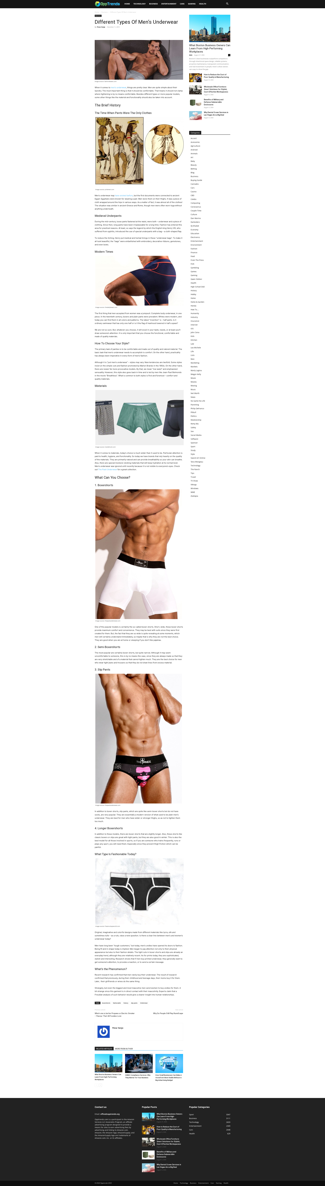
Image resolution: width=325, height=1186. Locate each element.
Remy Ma (195, 423)
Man (192, 359)
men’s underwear (118, 87)
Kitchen (194, 340)
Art (192, 157)
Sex (192, 431)
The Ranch (195, 469)
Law (192, 344)
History (194, 290)
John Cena (195, 332)
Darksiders (195, 222)
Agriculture (195, 146)
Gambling (195, 267)
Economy (194, 229)
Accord (194, 138)
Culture (194, 214)
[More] (120, 32)
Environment (196, 245)
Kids (192, 336)
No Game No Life (198, 401)
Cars (182, 4)
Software (194, 439)
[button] (227, 4)
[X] (103, 32)
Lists (192, 355)
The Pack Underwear (107, 469)
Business (153, 4)
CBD (192, 195)
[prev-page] (96, 1085)
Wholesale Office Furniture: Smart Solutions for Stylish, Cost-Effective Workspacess (216, 89)
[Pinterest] (108, 32)
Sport (193, 446)
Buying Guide (196, 180)
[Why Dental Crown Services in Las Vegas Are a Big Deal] (195, 115)
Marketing (195, 363)
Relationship (196, 420)
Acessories (195, 142)
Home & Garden (197, 302)
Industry (194, 317)
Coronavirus (196, 207)
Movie (193, 378)
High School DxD (198, 286)
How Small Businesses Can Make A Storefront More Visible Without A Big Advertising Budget (168, 1077)
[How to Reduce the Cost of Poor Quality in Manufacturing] (195, 77)
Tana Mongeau (197, 462)
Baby (193, 161)
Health (202, 4)
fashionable (117, 1003)
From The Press (197, 260)
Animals (194, 153)
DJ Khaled (195, 226)
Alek (190, 55)
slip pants (134, 1003)
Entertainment (168, 4)
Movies (194, 382)
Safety (193, 427)
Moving (194, 385)
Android (194, 150)
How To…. (195, 309)
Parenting (195, 404)
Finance (194, 252)
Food (193, 256)
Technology (139, 4)
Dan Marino (196, 218)
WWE (193, 492)
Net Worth (195, 393)
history (126, 1003)
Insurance (195, 321)
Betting (194, 169)
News (193, 397)
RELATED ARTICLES (104, 1049)
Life (192, 351)
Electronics (195, 237)
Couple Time (196, 210)
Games (194, 271)
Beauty (194, 165)
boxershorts (106, 1003)
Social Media (196, 435)
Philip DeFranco (197, 408)
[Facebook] (97, 32)
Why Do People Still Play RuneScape (168, 1013)
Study (193, 450)
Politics (194, 416)
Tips (192, 473)
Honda (193, 306)
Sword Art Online (198, 458)
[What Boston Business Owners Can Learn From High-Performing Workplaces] (108, 1063)
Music (193, 389)
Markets (194, 366)
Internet (194, 325)
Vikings (194, 484)
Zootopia (194, 496)
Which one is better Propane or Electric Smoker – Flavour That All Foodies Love (115, 1014)
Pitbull (193, 412)
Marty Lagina (196, 370)
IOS (192, 328)
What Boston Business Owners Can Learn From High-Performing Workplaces (108, 1077)
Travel (193, 477)
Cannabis (195, 184)
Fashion (194, 248)
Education (195, 233)
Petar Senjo (101, 27)
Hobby (193, 294)
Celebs (193, 199)
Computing (195, 203)
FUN (192, 264)
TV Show (194, 481)
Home (127, 4)
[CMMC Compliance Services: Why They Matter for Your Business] (139, 1063)
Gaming (192, 4)
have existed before (124, 195)
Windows (194, 488)
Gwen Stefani (196, 279)
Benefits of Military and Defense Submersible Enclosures (213, 102)
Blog (192, 172)
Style (193, 454)
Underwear (144, 1003)
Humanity (195, 313)
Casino (193, 191)
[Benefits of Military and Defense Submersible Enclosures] (195, 102)
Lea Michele (196, 347)
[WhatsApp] (114, 32)
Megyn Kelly (196, 374)
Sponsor (194, 442)
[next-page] (100, 1085)
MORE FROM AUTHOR (124, 1049)
